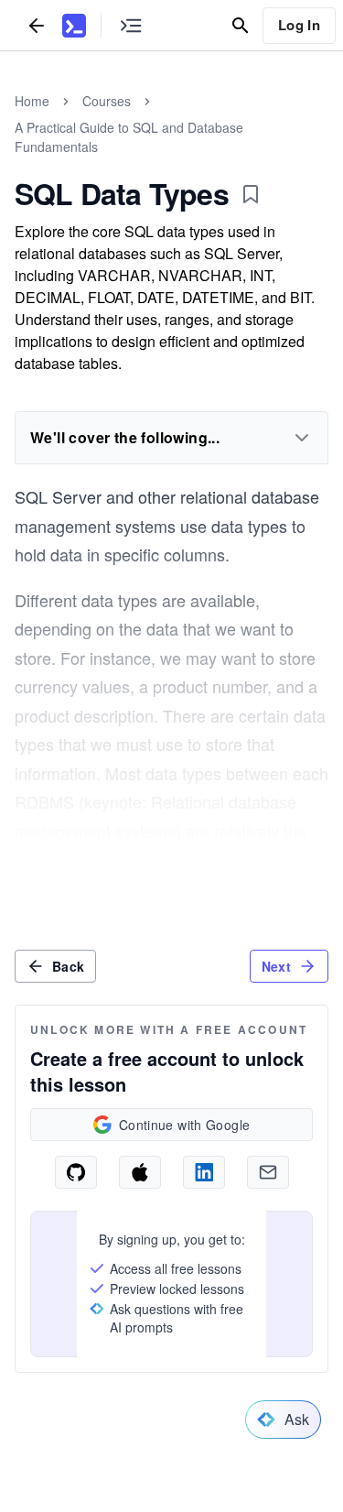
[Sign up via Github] (76, 1172)
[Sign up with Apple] (140, 1172)
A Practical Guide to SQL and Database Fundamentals (129, 137)
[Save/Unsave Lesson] (250, 194)
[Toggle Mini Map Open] (131, 25)
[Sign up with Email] (268, 1172)
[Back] (37, 25)
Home (32, 101)
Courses (106, 101)
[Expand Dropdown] (302, 438)
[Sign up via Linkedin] (204, 1172)
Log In (299, 25)
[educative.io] (74, 26)
